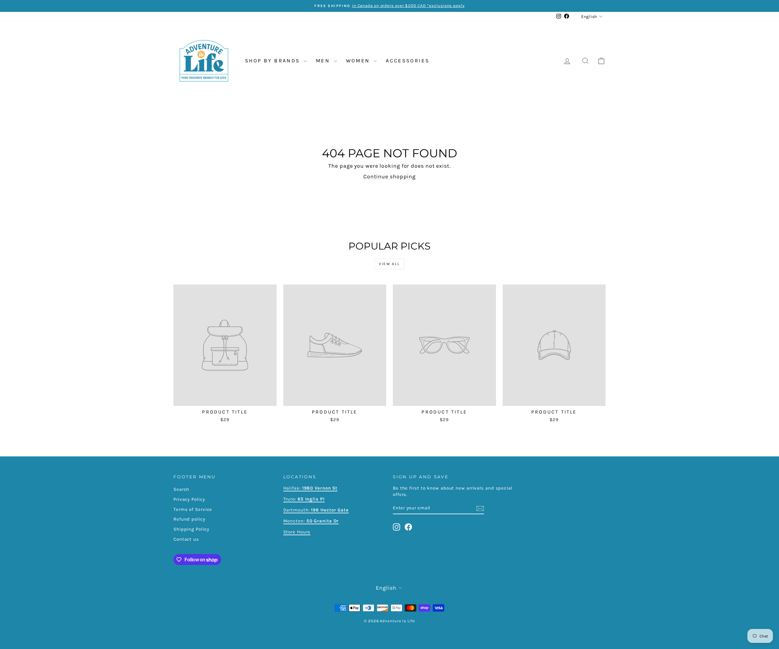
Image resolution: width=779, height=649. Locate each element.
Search (181, 489)
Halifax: (292, 488)
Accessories (407, 61)
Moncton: (311, 521)
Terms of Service (192, 509)
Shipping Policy (191, 529)
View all (389, 264)
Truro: (304, 499)
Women (359, 61)
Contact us (186, 539)
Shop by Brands (273, 61)
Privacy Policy (189, 499)
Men (324, 61)
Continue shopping (389, 176)
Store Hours (297, 532)
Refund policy (189, 519)
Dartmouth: (316, 510)
